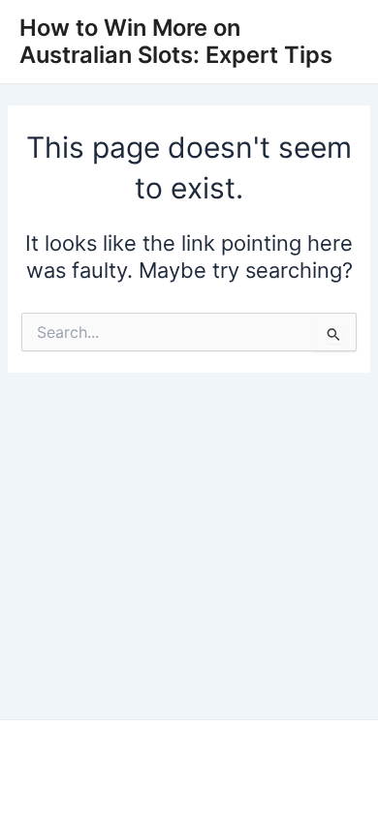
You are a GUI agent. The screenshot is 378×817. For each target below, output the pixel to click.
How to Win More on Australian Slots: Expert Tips (175, 41)
